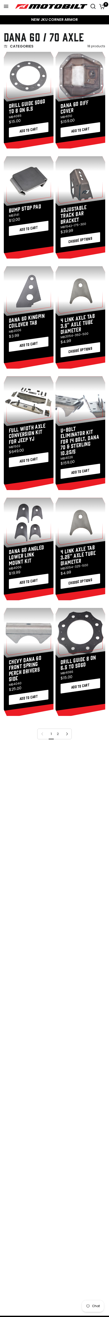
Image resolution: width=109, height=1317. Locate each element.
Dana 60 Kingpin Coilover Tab (27, 320)
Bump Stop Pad (25, 207)
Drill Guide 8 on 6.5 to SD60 (78, 662)
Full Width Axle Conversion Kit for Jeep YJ (27, 433)
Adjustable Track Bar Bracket (73, 214)
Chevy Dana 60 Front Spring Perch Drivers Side (25, 668)
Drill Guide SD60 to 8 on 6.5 (27, 106)
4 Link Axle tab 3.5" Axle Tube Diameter (78, 323)
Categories (21, 46)
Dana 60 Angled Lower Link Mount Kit (26, 555)
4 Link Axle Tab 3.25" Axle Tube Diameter (78, 555)
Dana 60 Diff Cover (75, 106)
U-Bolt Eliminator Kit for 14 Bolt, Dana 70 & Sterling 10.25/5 (80, 440)
